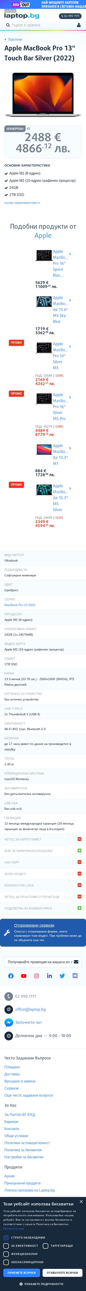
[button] (43, 1284)
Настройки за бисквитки (23, 1157)
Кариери (11, 1122)
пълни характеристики (20, 202)
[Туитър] (62, 976)
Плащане (12, 1067)
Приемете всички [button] (21, 1273)
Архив (9, 1176)
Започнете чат (28, 1023)
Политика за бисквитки (23, 1150)
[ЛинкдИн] (49, 976)
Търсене (8, 24)
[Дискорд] (75, 976)
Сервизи (11, 1088)
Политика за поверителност (27, 1143)
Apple (43, 236)
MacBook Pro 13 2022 (20, 605)
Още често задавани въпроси (28, 1095)
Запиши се (76, 962)
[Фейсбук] (11, 976)
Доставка (12, 1074)
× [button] (81, 1201)
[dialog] (43, 1244)
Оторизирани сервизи (34, 925)
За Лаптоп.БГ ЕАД (19, 1114)
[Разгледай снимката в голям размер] (43, 95)
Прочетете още (13, 1228)
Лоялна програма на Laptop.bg (29, 1190)
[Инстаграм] (36, 976)
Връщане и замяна (20, 1081)
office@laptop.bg (30, 1010)
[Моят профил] (79, 25)
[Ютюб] (23, 976)
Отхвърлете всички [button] (62, 1273)
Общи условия (16, 1136)
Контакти (11, 1129)
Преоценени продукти (22, 1183)
